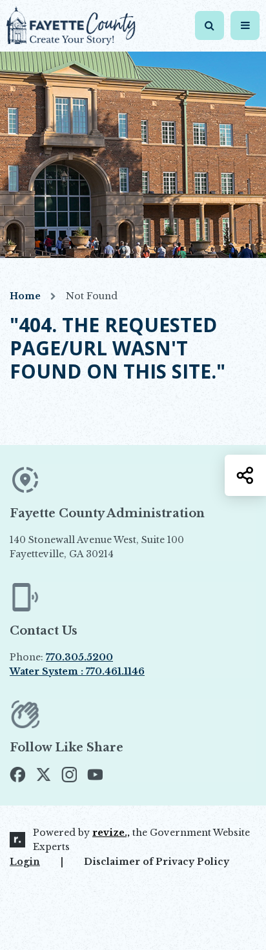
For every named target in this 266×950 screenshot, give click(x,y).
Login (25, 861)
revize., (111, 832)
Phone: (61, 657)
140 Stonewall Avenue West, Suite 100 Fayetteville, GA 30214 (126, 547)
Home (25, 296)
